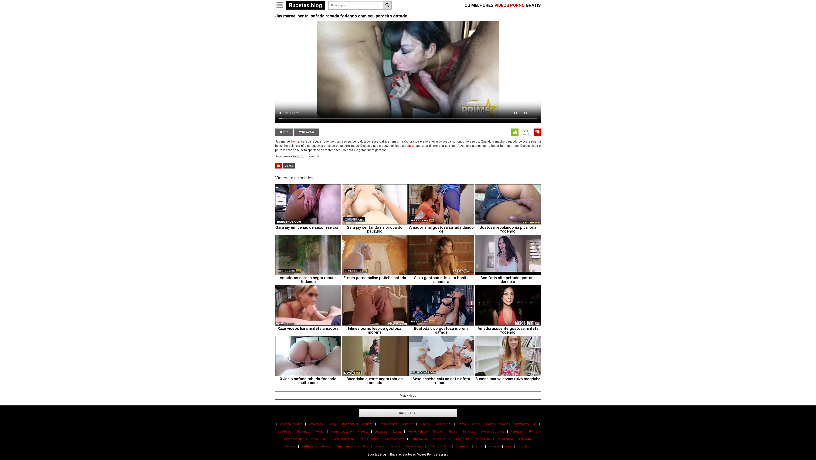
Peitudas (517, 431)
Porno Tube (483, 439)
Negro (453, 431)
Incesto (363, 431)
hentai (295, 141)
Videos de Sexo (439, 446)
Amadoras (316, 424)
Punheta (525, 439)
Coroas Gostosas (498, 424)
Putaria (290, 446)
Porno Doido (419, 439)
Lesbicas (381, 431)
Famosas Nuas (526, 424)
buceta (410, 145)
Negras (438, 431)
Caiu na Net (444, 424)
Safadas (325, 446)
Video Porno (414, 446)
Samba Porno (346, 446)
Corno (476, 424)
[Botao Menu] (279, 5)
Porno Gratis (441, 439)
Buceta (408, 424)
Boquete (367, 424)
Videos (289, 165)
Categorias (408, 413)
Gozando (303, 431)
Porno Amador (294, 439)
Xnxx (479, 446)
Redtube (307, 446)
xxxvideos (524, 446)
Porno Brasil (318, 439)
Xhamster (463, 446)
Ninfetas (469, 431)
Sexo (365, 446)
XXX (508, 446)
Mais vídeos (408, 395)
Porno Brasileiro (343, 439)
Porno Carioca (369, 439)
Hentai (319, 431)
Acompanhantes (290, 424)
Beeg (332, 424)
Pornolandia (505, 439)
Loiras (397, 431)
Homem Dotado (341, 431)
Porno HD (462, 439)
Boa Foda (348, 424)
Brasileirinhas (388, 424)
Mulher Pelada (417, 431)
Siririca (379, 446)
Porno (533, 431)
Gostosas (284, 431)
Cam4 (462, 424)
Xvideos (494, 446)
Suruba (395, 446)
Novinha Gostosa (492, 431)
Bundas (424, 424)
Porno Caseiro (394, 439)
